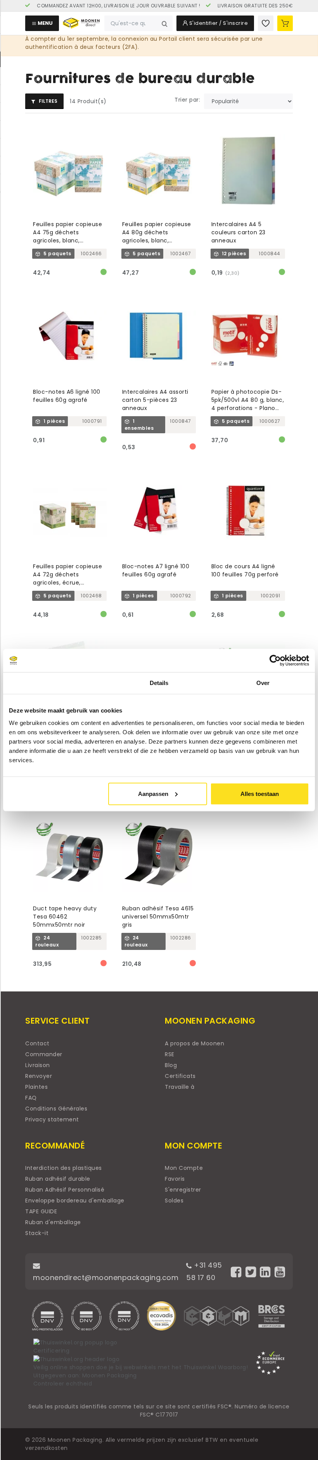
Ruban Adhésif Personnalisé (64, 1190)
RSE (170, 1054)
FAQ (31, 1098)
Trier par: (187, 100)
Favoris (175, 1179)
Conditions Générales (56, 1108)
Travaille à (180, 1087)
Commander (43, 1054)
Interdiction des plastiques (63, 1168)
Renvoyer (38, 1076)
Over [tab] (263, 683)
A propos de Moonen (194, 1043)
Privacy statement (52, 1119)
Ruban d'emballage (53, 1222)
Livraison (37, 1065)
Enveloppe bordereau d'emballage (74, 1200)
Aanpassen (153, 793)
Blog (171, 1065)
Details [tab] (159, 683)
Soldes (174, 1200)
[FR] (104, 6)
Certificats (180, 1076)
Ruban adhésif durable (57, 1179)
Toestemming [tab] (54, 683)
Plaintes (36, 1087)
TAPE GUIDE (41, 1211)
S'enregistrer (183, 1190)
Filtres (47, 101)
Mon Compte (184, 1168)
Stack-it (36, 1233)
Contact (37, 1043)
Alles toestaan (259, 793)
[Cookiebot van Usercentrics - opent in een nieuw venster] (275, 660)
